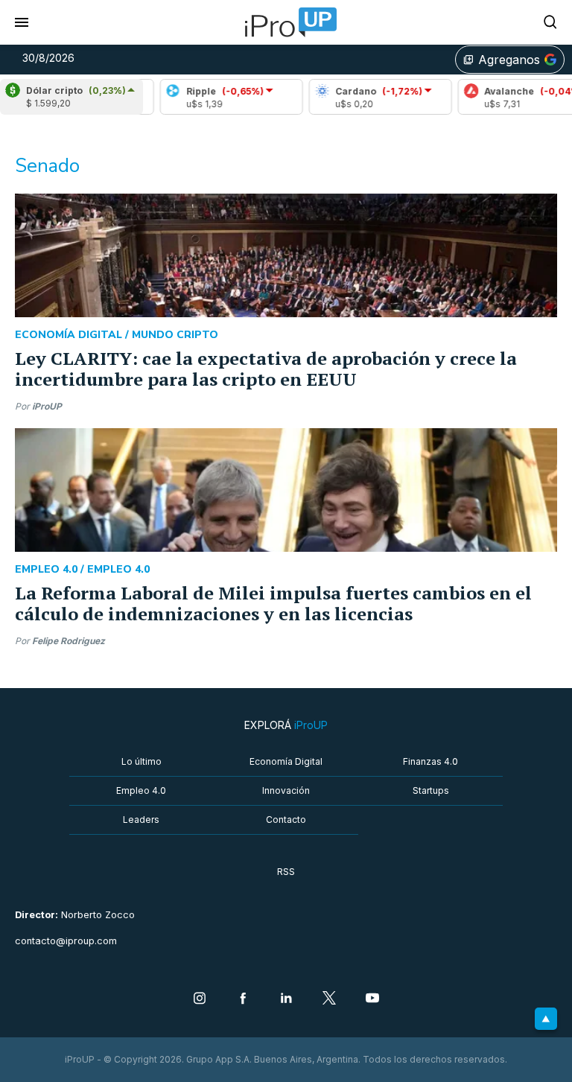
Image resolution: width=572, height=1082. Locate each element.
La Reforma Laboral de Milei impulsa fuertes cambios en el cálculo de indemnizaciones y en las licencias (273, 603)
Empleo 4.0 (141, 790)
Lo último (141, 761)
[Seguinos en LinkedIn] (286, 999)
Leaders (141, 819)
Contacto (286, 819)
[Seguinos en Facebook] (243, 999)
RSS (286, 871)
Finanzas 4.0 (430, 761)
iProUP (47, 406)
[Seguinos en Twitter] (329, 999)
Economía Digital (286, 761)
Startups (431, 790)
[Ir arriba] (546, 1019)
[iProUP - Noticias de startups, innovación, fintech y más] (286, 22)
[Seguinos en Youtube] (372, 999)
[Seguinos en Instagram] (199, 999)
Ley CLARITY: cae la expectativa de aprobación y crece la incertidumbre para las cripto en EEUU (266, 368)
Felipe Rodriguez (68, 640)
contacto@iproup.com (66, 940)
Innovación (286, 790)
